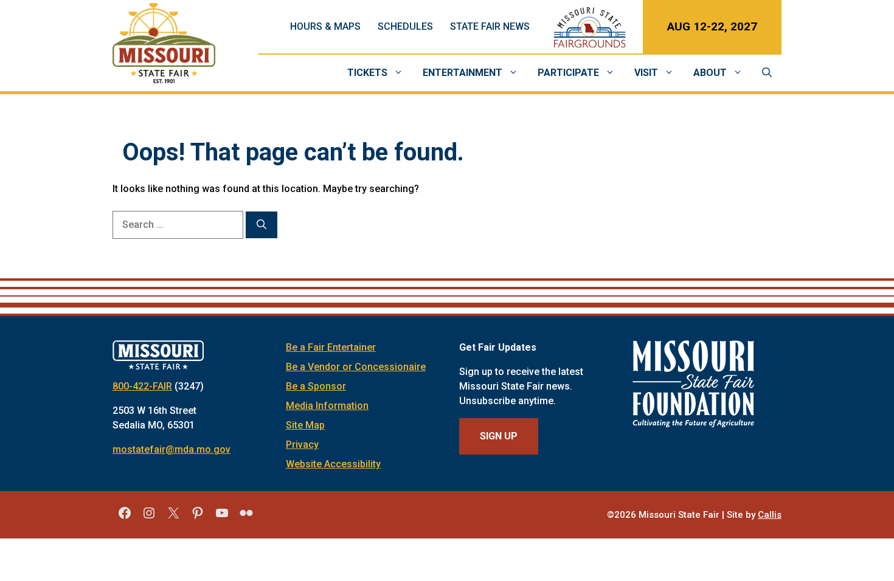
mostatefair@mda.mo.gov (171, 449)
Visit (646, 72)
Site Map (305, 425)
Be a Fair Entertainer (331, 347)
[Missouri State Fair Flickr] (246, 517)
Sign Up (499, 436)
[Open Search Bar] (766, 73)
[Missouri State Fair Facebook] (124, 517)
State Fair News (490, 26)
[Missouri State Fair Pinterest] (197, 517)
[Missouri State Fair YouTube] (222, 517)
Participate (568, 72)
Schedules (405, 26)
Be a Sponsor (316, 386)
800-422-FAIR (142, 386)
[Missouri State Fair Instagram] (149, 517)
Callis (769, 514)
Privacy (302, 444)
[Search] (261, 224)
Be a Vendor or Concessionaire (356, 367)
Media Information (327, 405)
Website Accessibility (333, 464)
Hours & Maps (325, 26)
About (710, 72)
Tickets (367, 72)
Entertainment (462, 72)
